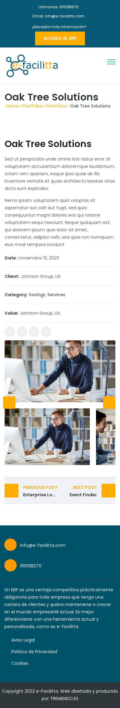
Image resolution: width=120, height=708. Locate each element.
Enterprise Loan (40, 491)
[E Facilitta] (31, 65)
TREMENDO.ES (64, 698)
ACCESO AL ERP (60, 38)
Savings (37, 295)
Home (12, 106)
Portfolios (33, 106)
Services (56, 295)
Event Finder (83, 491)
